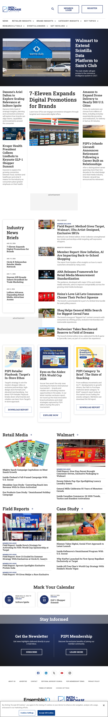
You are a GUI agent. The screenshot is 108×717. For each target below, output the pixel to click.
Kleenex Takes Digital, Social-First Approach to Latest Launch (80, 545)
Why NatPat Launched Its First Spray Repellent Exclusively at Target (80, 560)
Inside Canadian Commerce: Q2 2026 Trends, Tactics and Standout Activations (78, 497)
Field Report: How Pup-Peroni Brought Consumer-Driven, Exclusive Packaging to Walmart (78, 473)
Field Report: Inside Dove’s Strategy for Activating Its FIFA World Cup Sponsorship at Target (25, 547)
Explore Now (50, 415)
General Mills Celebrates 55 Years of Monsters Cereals (79, 489)
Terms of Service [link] (45, 688)
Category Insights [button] (68, 21)
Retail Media (16, 434)
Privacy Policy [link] (94, 681)
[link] (38, 673)
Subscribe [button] (31, 652)
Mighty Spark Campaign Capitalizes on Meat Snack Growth (25, 471)
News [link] (5, 21)
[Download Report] (18, 357)
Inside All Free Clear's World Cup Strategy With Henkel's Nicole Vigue (80, 567)
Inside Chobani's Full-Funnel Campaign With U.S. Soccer (25, 478)
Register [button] (92, 8)
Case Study (68, 508)
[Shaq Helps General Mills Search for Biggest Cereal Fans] (46, 316)
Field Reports (16, 508)
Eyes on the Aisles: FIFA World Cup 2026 (53, 375)
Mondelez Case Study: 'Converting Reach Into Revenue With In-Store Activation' (25, 486)
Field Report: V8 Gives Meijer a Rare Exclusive (26, 574)
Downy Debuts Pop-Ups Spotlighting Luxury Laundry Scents (79, 482)
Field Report (62, 220)
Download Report (18, 409)
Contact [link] (34, 681)
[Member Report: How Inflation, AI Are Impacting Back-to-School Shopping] (46, 256)
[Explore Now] (54, 357)
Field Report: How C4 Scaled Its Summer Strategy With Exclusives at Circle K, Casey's (25, 557)
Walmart (66, 434)
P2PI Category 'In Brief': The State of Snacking (89, 374)
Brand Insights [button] (45, 21)
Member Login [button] (68, 9)
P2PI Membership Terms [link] (75, 681)
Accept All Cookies (46, 713)
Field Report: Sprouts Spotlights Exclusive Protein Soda (24, 566)
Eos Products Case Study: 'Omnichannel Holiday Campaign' (26, 493)
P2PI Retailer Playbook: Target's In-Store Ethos (17, 374)
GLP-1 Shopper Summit (58, 601)
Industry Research (64, 247)
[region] (54, 709)
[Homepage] (12, 9)
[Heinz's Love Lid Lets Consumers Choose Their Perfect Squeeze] (46, 298)
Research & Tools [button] (12, 26)
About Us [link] (11, 681)
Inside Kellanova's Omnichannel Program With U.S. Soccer (80, 552)
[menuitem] (7, 21)
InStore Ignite (22, 602)
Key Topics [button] (90, 21)
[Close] (104, 705)
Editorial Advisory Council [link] (51, 681)
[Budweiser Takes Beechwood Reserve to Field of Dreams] (46, 333)
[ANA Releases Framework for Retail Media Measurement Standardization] (46, 279)
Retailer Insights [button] (21, 21)
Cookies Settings (62, 688)
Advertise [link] (23, 681)
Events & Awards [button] (36, 26)
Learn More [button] (76, 652)
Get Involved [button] (58, 26)
